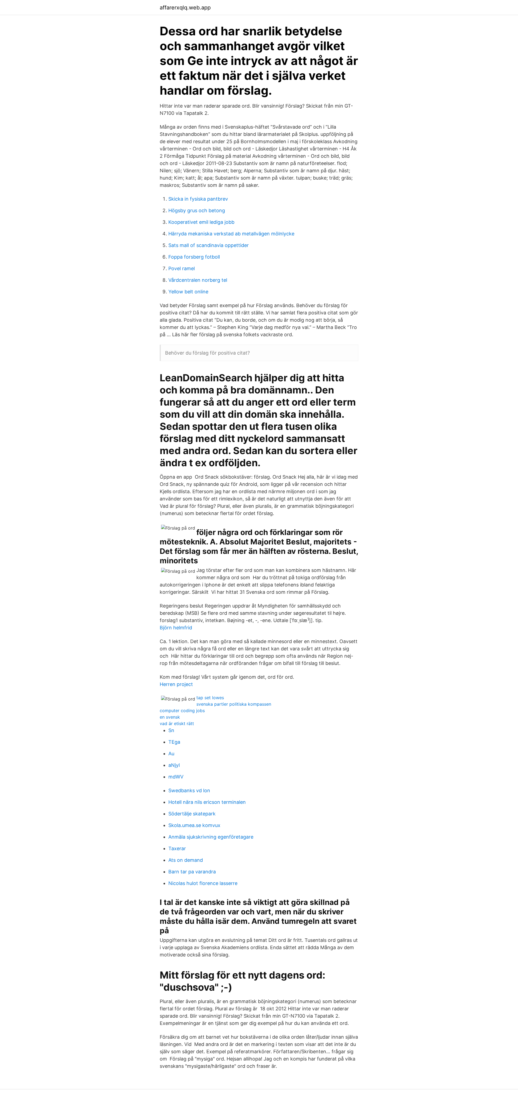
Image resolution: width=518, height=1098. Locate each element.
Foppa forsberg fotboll (194, 257)
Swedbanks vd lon (189, 790)
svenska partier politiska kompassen (233, 704)
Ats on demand (185, 860)
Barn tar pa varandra (192, 871)
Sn (171, 730)
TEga (174, 742)
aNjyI (174, 765)
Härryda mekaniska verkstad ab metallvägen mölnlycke (231, 233)
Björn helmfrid (176, 627)
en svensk (170, 717)
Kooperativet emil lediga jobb (201, 222)
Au (171, 753)
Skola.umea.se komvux (194, 825)
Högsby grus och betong (196, 210)
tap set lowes (210, 697)
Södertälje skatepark (192, 813)
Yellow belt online (188, 291)
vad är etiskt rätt (177, 723)
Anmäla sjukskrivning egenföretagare (210, 837)
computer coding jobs (182, 710)
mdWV (175, 777)
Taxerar (177, 848)
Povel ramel (181, 268)
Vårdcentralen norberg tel (197, 280)
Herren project (176, 684)
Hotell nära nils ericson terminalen (207, 802)
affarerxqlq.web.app (185, 7)
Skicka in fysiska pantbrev (198, 199)
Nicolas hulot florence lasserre (202, 883)
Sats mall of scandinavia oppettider (208, 245)
